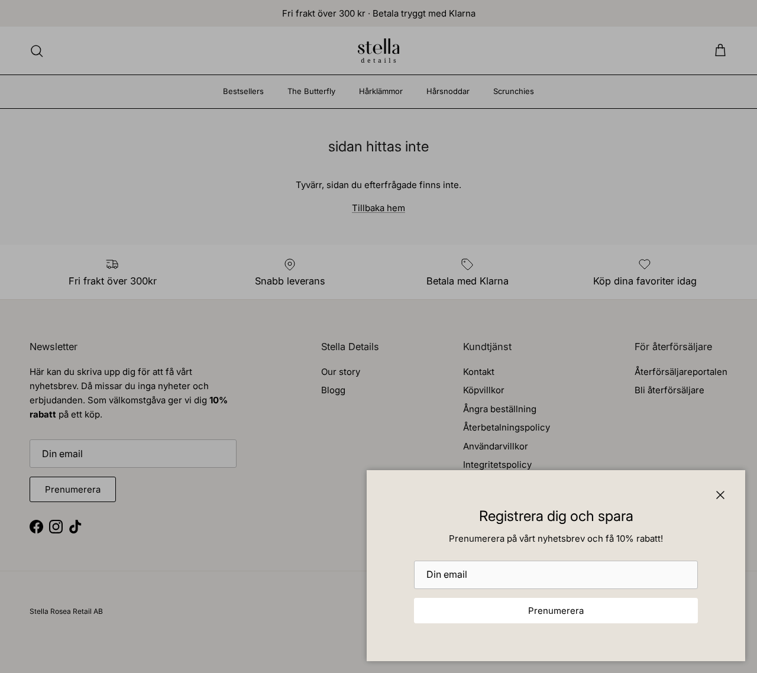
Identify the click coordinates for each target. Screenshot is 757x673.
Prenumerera (556, 610)
